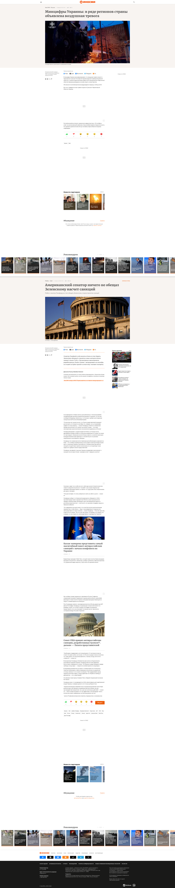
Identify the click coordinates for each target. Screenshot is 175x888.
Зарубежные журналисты (55, 863)
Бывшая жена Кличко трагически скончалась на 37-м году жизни (124, 366)
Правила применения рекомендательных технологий (107, 863)
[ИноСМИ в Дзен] (50, 857)
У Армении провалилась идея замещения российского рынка (121, 359)
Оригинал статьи (126, 280)
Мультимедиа (85, 853)
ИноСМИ (47, 7)
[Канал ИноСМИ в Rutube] (73, 857)
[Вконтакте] (79, 73)
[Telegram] (87, 73)
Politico (47, 281)
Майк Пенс (101, 713)
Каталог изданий (44, 863)
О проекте (65, 863)
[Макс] (66, 73)
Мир (103, 710)
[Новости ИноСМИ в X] (88, 857)
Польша (72, 713)
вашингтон (88, 713)
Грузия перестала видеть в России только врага (124, 372)
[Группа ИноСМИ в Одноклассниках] (65, 857)
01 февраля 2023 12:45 (61, 7)
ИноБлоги (91, 853)
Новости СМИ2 (84, 148)
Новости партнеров (121, 350)
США (51, 281)
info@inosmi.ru (43, 873)
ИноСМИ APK (124, 863)
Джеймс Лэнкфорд (75, 710)
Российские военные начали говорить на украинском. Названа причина (123, 379)
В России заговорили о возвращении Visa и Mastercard (124, 385)
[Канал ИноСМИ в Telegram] (81, 857)
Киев (69, 143)
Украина (65, 143)
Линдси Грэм (92, 710)
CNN (100, 710)
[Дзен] (72, 73)
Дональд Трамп (94, 713)
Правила (102, 220)
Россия (53, 7)
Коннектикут (78, 713)
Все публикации (99, 853)
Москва (83, 713)
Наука (65, 853)
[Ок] (94, 73)
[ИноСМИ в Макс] (43, 857)
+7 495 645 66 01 (43, 877)
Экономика (59, 853)
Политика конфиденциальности (86, 863)
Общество (78, 853)
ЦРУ (97, 710)
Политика (53, 853)
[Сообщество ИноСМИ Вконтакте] (58, 857)
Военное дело (71, 853)
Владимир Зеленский (84, 710)
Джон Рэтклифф (67, 715)
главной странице (97, 225)
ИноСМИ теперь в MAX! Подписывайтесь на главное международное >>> (83, 380)
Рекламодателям (73, 863)
